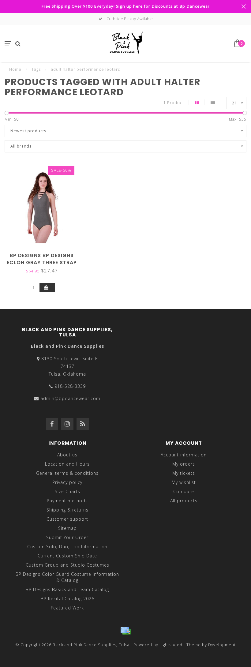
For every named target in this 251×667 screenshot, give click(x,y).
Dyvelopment (222, 644)
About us (67, 455)
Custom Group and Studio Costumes (67, 565)
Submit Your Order (67, 537)
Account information (184, 455)
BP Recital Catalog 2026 (67, 598)
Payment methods (67, 501)
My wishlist (184, 482)
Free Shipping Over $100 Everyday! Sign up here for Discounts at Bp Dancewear (125, 6)
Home (15, 69)
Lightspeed (170, 644)
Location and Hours (67, 464)
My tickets (183, 473)
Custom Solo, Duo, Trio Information (67, 546)
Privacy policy (67, 482)
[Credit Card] (125, 630)
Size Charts (67, 491)
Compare (183, 491)
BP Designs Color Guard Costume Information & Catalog (67, 577)
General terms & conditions (67, 473)
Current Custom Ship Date (67, 556)
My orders (183, 464)
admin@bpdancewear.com (70, 398)
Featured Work (67, 608)
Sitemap (67, 528)
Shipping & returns (67, 510)
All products (183, 501)
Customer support (67, 519)
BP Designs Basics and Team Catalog (67, 589)
